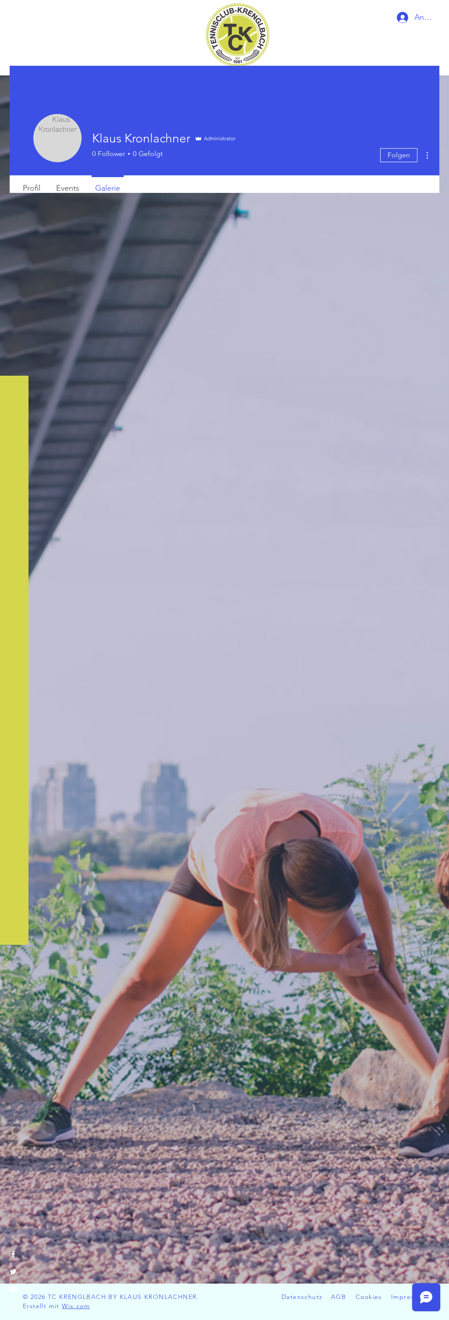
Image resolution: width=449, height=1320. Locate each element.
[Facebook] (13, 1254)
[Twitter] (13, 1271)
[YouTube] (13, 1289)
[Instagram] (13, 1306)
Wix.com (76, 1306)
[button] (15, 14)
